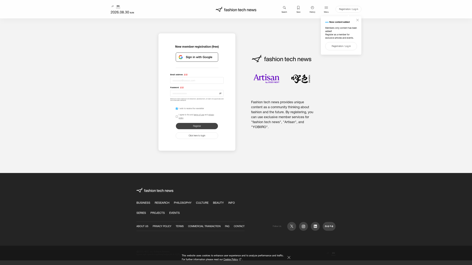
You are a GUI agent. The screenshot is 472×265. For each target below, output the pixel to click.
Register (197, 126)
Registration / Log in (348, 9)
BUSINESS (143, 202)
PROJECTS (157, 212)
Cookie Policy (230, 259)
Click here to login (197, 135)
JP (112, 6)
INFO (231, 202)
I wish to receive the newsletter (191, 108)
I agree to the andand (196, 116)
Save (298, 12)
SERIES (141, 212)
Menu (326, 12)
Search (284, 12)
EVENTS (174, 212)
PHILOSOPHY (183, 202)
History (312, 12)
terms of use (199, 115)
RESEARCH (162, 202)
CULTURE (202, 202)
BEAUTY (218, 202)
